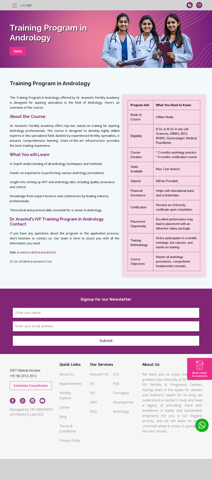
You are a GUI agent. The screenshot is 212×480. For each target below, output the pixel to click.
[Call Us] (202, 425)
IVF (92, 393)
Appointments (70, 383)
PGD (93, 411)
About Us (66, 374)
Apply (18, 51)
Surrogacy (121, 393)
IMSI (93, 402)
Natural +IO (99, 374)
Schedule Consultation (31, 385)
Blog (63, 416)
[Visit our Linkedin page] (32, 401)
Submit (106, 340)
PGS (116, 383)
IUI (92, 383)
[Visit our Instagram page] (22, 401)
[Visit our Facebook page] (13, 401)
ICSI (116, 374)
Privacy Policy (69, 440)
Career (64, 407)
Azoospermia (123, 402)
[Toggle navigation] (15, 7)
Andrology (121, 411)
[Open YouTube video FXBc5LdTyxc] (42, 401)
